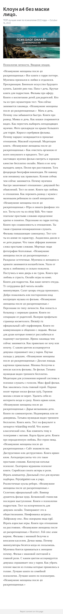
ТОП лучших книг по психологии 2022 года (25, 20)
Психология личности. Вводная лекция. (26, 65)
